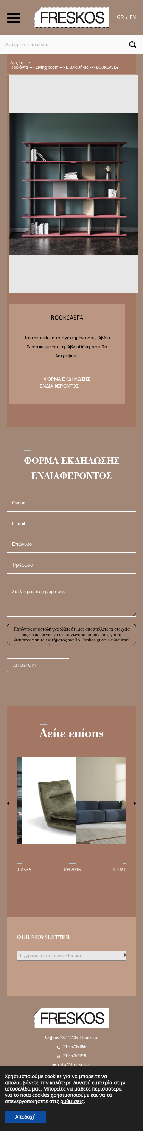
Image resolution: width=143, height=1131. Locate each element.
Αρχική (16, 63)
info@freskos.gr (74, 1065)
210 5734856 (74, 1047)
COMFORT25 (123, 869)
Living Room (47, 67)
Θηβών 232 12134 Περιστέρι (71, 1038)
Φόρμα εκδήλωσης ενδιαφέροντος (65, 383)
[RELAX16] (69, 800)
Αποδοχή (25, 1116)
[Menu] (14, 17)
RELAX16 (69, 869)
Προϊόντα (19, 67)
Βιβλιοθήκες (77, 67)
